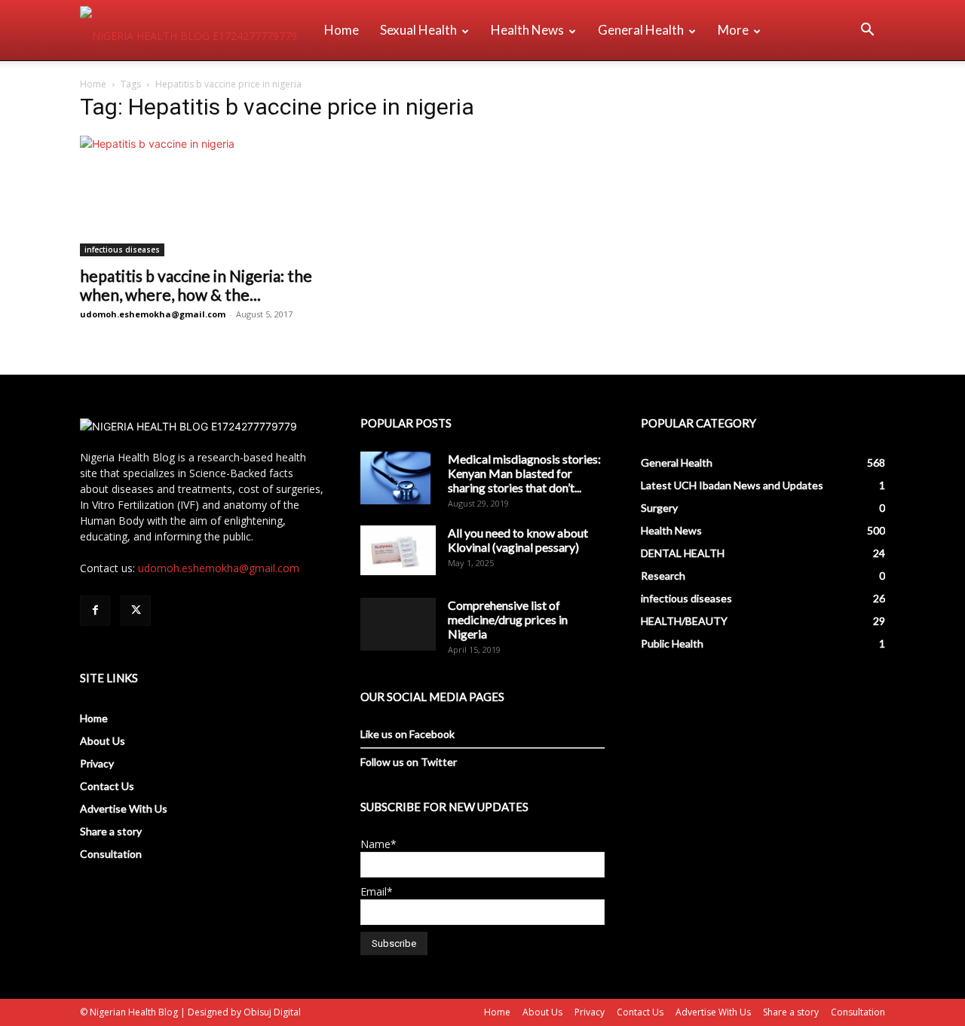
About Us (102, 740)
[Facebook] (95, 611)
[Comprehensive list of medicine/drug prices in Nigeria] (398, 624)
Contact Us (107, 785)
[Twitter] (136, 611)
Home (341, 30)
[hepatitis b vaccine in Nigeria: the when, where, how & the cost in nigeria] (202, 196)
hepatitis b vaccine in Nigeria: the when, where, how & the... (196, 285)
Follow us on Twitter (408, 761)
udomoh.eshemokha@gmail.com (152, 314)
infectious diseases (122, 249)
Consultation (111, 853)
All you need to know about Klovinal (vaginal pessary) (518, 539)
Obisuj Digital (272, 1012)
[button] (867, 31)
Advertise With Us (123, 808)
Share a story (111, 831)
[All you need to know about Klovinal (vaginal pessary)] (398, 550)
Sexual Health (418, 30)
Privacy (97, 763)
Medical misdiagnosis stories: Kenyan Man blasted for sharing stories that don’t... (524, 473)
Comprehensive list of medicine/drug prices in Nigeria (508, 619)
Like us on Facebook (407, 733)
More (733, 30)
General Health (641, 30)
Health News (527, 30)
